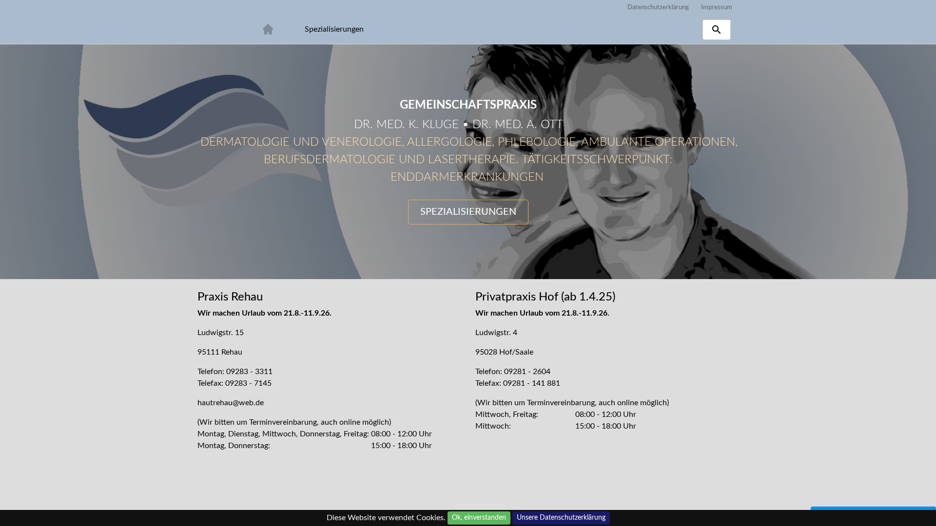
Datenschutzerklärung (658, 7)
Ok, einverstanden (479, 517)
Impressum (716, 7)
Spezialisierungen (334, 29)
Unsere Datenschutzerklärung (561, 517)
